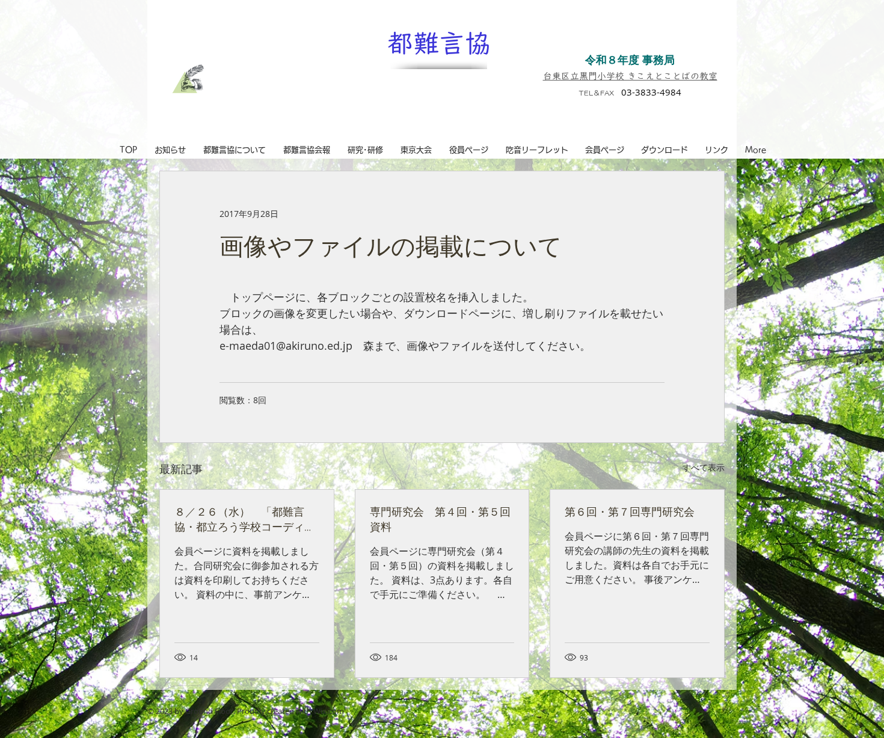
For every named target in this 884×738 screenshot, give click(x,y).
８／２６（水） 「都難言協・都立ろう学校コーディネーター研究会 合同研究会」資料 (244, 519)
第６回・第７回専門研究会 (630, 511)
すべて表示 (704, 467)
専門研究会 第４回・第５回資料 (440, 519)
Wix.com (328, 711)
